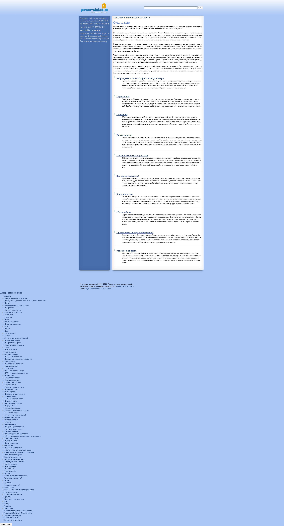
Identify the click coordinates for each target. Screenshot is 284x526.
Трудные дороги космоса (14, 499)
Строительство (10, 471)
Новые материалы (11, 443)
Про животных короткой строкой (134, 232)
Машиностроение (11, 431)
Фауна (6, 501)
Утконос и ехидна (126, 250)
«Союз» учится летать (12, 310)
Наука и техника (10, 401)
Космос (98, 33)
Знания (7, 329)
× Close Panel (6, 524)
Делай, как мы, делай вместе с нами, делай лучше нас (24, 301)
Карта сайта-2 (10, 333)
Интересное (93, 30)
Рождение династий (12, 485)
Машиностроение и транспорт (16, 434)
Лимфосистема (10, 385)
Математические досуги (13, 429)
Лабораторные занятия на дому (16, 410)
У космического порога (13, 494)
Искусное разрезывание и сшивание (18, 359)
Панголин (121, 114)
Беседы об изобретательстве (15, 298)
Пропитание (9, 469)
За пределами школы (90, 23)
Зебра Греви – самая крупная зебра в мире (140, 78)
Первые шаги (9, 375)
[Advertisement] (94, 78)
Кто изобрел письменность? (15, 415)
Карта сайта (106, 289)
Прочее (7, 473)
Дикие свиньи (124, 135)
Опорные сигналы (11, 354)
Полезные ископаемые (13, 448)
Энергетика (8, 508)
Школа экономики (11, 518)
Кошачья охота (124, 194)
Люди (6, 347)
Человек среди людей (12, 515)
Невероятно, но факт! (125, 286)
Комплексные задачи (87, 33)
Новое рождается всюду (14, 371)
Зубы (6, 326)
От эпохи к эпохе (11, 420)
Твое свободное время (13, 455)
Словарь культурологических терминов (19, 452)
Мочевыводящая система (14, 387)
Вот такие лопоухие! (127, 175)
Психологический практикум (96, 38)
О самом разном (10, 352)
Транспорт (8, 497)
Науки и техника (10, 350)
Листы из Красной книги (13, 399)
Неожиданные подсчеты (13, 364)
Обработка (8, 445)
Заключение (9, 315)
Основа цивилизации (12, 417)
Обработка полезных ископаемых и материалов (22, 436)
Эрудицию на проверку (98, 41)
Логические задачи (11, 413)
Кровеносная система (12, 382)
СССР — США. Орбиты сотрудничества (19, 490)
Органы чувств (10, 392)
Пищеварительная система (14, 394)
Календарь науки (10, 396)
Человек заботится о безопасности (18, 513)
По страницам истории (13, 403)
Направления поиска (12, 340)
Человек (7, 506)
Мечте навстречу (11, 438)
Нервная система (11, 389)
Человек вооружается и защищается (18, 511)
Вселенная (8, 317)
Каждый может (10, 368)
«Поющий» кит (124, 212)
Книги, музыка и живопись (14, 345)
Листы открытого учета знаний (16, 338)
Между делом (9, 361)
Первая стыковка (94, 36)
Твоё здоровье (10, 466)
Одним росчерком (11, 366)
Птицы (6, 480)
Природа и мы (9, 406)
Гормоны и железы (11, 322)
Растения (84, 41)
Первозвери (122, 96)
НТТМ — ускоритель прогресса (16, 373)
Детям (6, 303)
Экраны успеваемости (12, 457)
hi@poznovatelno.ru (93, 289)
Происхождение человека (14, 459)
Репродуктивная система (14, 462)
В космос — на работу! (13, 312)
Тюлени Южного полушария (132, 155)
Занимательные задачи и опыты (16, 305)
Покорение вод (10, 424)
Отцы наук (8, 422)
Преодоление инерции (13, 357)
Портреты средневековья (14, 427)
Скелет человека (10, 464)
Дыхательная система (12, 324)
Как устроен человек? (12, 378)
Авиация (83, 18)
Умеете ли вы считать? (13, 478)
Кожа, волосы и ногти (12, 380)
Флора (7, 504)
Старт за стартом (11, 492)
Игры (6, 331)
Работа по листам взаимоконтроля (17, 450)
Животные (103, 20)
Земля (6, 319)
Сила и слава (9, 487)
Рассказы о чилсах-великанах (15, 476)
